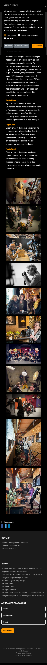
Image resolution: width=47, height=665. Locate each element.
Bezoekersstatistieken (29, 35)
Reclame (10, 38)
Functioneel (11, 35)
